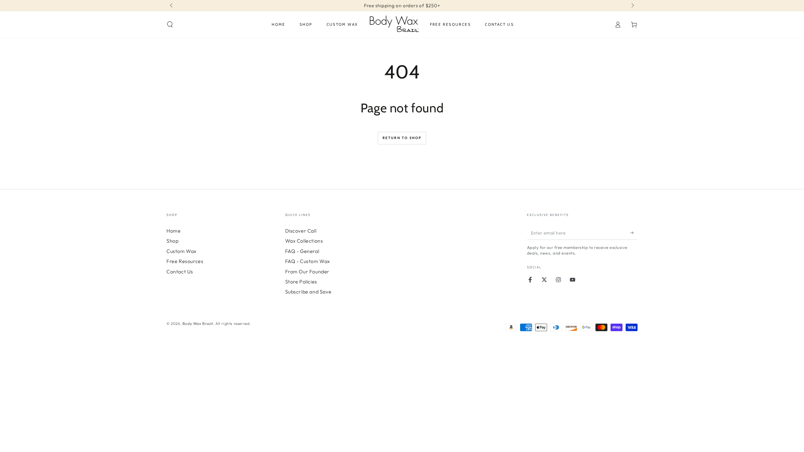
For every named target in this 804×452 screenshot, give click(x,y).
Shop (172, 241)
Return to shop (402, 138)
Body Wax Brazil (197, 323)
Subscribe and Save (308, 291)
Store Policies (301, 281)
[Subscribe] (634, 232)
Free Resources (184, 261)
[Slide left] (171, 5)
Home (173, 231)
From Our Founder (307, 271)
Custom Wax (181, 251)
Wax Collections (304, 241)
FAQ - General (302, 251)
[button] (170, 24)
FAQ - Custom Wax (307, 261)
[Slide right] (632, 5)
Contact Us (179, 271)
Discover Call (301, 231)
